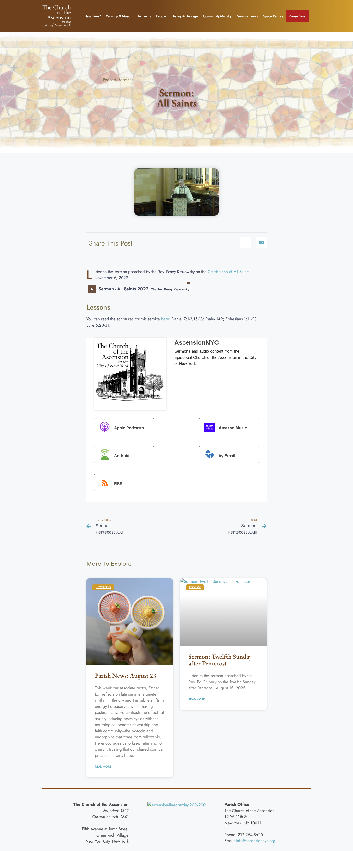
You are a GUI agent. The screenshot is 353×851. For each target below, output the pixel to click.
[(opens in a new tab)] (129, 621)
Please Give (297, 16)
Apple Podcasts (129, 428)
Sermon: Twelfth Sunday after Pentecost (220, 659)
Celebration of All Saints (228, 271)
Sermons (125, 79)
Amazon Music (233, 428)
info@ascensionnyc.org (255, 841)
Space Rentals (273, 16)
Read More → (105, 766)
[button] (245, 242)
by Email (227, 456)
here (165, 319)
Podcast (109, 79)
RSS (118, 484)
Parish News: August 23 (126, 675)
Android (121, 456)
